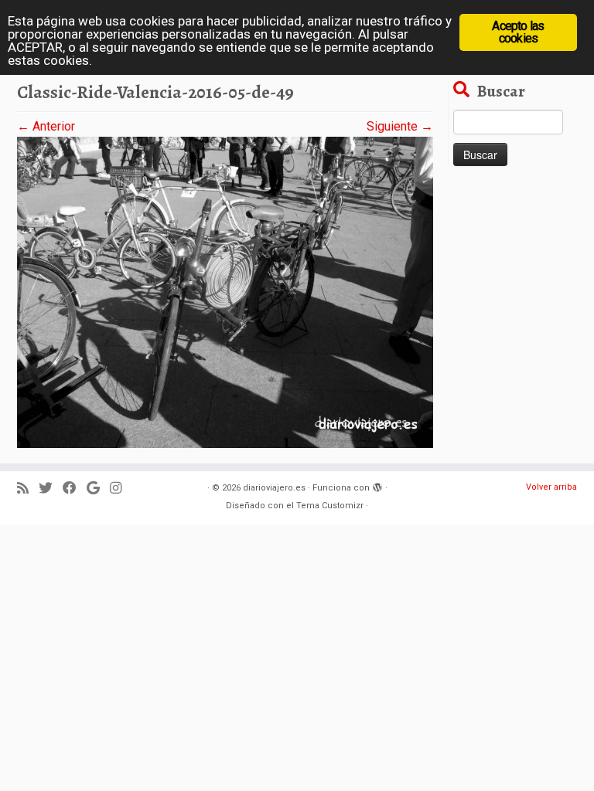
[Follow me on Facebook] (75, 488)
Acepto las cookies (518, 32)
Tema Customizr (330, 506)
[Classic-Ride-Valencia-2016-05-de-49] (225, 291)
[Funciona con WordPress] (377, 485)
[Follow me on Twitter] (51, 488)
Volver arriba (551, 487)
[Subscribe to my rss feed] (28, 488)
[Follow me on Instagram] (120, 488)
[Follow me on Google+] (98, 488)
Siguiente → (400, 126)
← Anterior (46, 126)
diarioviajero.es (274, 488)
